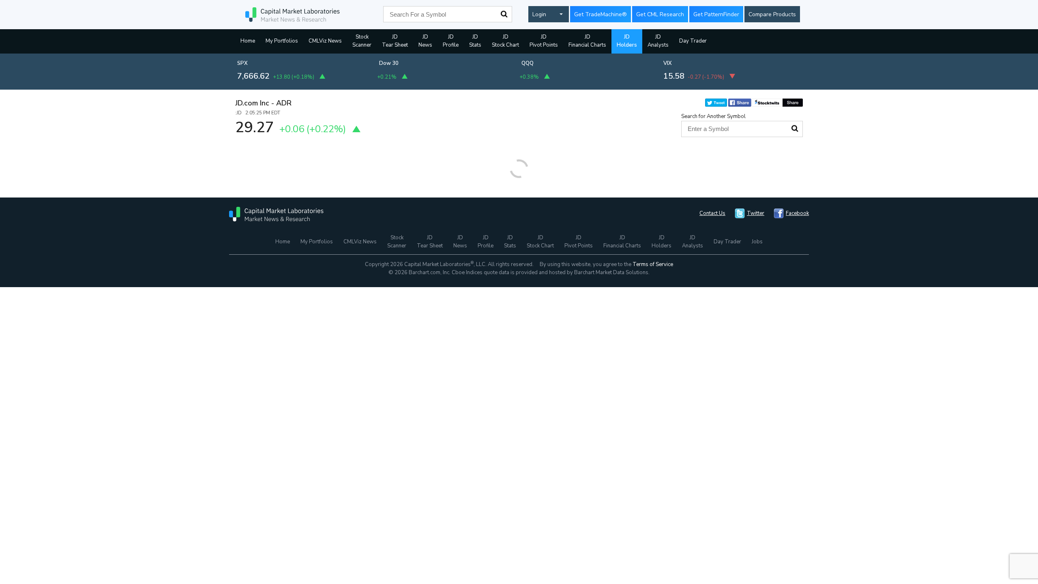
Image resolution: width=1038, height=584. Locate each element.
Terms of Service (653, 264)
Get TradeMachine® (600, 14)
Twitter (755, 213)
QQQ (527, 63)
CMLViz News (325, 41)
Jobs (757, 241)
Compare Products (772, 14)
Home (247, 41)
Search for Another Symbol (713, 116)
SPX (242, 63)
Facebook (797, 213)
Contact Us (712, 213)
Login (539, 14)
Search (504, 14)
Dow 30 (389, 63)
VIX (667, 63)
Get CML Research (660, 14)
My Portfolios (282, 41)
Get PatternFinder (716, 14)
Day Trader (693, 41)
